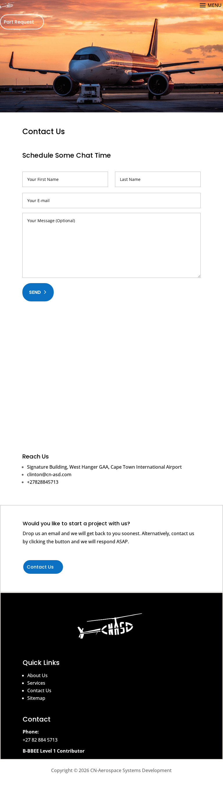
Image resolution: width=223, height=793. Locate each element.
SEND (35, 292)
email (54, 533)
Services (36, 683)
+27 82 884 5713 (40, 740)
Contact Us (40, 567)
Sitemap (36, 698)
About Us (37, 675)
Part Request (19, 22)
